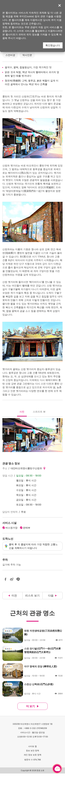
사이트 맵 (32, 746)
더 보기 (30, 706)
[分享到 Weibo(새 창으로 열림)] (12, 579)
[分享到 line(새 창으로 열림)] (18, 579)
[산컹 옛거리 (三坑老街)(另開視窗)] (32, 435)
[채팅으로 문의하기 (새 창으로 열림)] (57, 768)
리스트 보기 (32, 595)
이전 (14, 595)
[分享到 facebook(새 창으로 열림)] (5, 579)
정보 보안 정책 (32, 750)
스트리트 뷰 (39, 412)
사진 (21, 412)
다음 (51, 595)
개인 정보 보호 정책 (32, 755)
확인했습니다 (53, 45)
